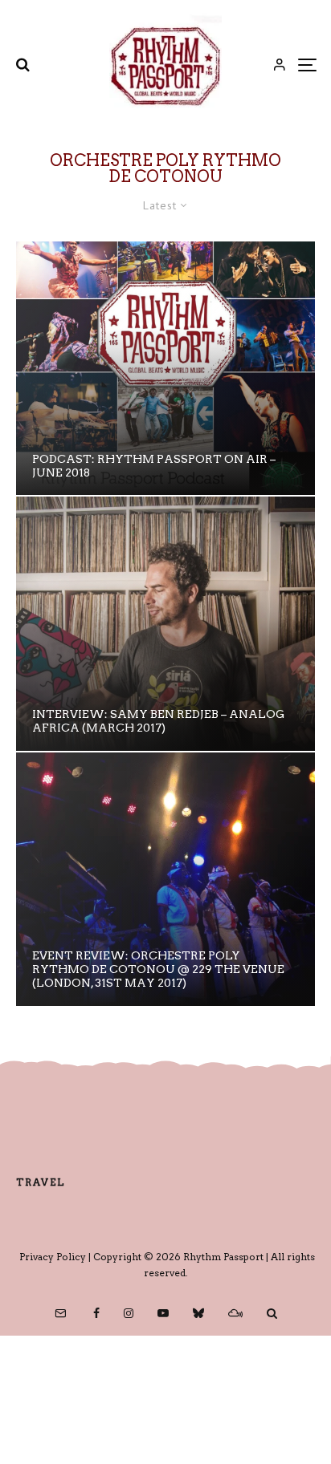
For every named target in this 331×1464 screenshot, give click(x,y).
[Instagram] (128, 1313)
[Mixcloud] (235, 1313)
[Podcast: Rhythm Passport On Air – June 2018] (165, 368)
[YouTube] (163, 1313)
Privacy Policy (52, 1257)
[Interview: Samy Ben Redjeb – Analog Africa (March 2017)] (165, 623)
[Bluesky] (198, 1313)
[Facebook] (96, 1313)
